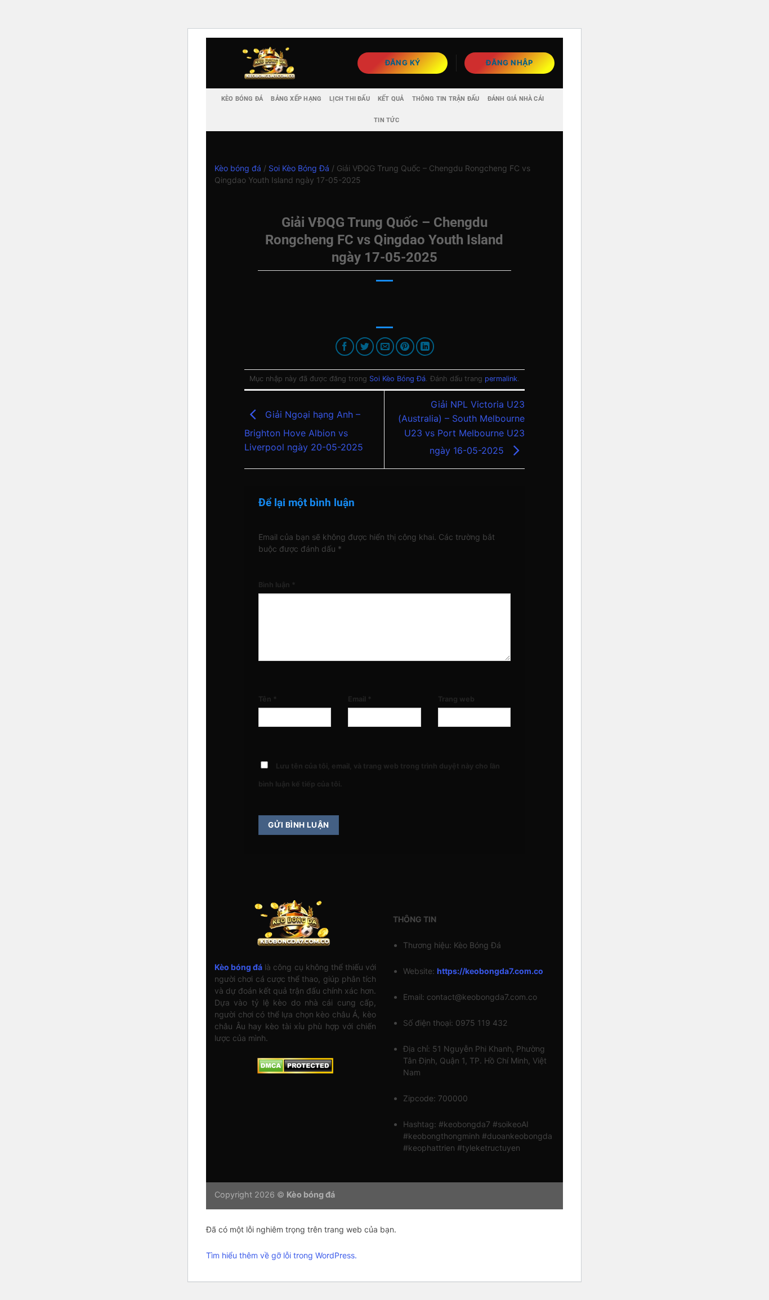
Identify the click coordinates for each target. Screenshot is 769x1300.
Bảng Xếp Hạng (296, 98)
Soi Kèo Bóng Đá (299, 168)
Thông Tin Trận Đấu (446, 98)
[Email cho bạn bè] (385, 346)
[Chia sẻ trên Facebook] (345, 346)
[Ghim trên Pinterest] (405, 346)
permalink (501, 378)
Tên (267, 699)
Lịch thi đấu (349, 98)
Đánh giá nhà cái (516, 98)
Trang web (456, 699)
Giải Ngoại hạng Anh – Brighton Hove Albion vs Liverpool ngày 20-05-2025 (303, 431)
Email (360, 699)
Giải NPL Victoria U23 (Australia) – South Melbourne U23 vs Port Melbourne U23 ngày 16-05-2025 (461, 427)
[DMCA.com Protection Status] (295, 1065)
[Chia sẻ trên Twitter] (365, 346)
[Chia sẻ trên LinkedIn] (425, 346)
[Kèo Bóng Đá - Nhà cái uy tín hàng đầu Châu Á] (270, 62)
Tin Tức (386, 120)
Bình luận (277, 584)
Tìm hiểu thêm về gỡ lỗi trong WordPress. (281, 1255)
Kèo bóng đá (242, 98)
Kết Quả (391, 98)
